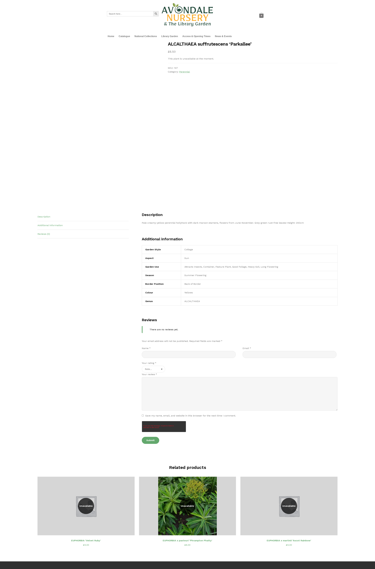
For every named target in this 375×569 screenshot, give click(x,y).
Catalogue (124, 36)
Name (146, 348)
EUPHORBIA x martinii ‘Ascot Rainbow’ (289, 540)
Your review (149, 374)
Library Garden (169, 36)
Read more (87, 531)
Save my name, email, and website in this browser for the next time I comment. (190, 415)
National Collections (145, 36)
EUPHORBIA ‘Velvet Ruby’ (86, 540)
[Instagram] (238, 15)
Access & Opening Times (196, 36)
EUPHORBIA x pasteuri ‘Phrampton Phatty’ (187, 540)
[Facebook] (222, 15)
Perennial (184, 71)
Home (111, 36)
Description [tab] (44, 216)
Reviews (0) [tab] (44, 234)
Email (247, 348)
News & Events (223, 36)
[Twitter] (230, 15)
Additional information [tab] (50, 225)
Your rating (149, 363)
